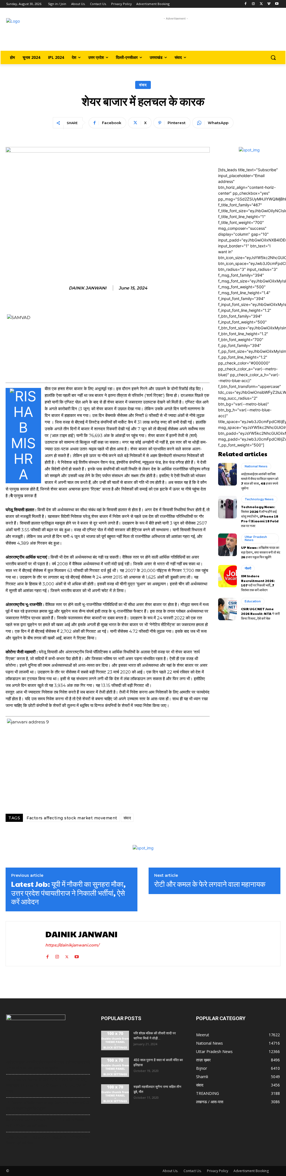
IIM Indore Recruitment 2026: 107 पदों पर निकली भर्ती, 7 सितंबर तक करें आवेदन (258, 583)
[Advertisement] (175, 34)
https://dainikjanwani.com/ (72, 945)
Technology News (259, 499)
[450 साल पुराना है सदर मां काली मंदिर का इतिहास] (115, 1067)
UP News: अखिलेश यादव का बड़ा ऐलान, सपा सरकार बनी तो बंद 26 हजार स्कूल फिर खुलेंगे (260, 552)
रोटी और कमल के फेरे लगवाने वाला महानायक (209, 884)
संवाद (143, 85)
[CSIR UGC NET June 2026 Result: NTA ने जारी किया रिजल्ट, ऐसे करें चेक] (227, 609)
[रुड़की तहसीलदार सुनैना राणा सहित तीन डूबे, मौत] (115, 1094)
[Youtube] (276, 4)
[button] (273, 57)
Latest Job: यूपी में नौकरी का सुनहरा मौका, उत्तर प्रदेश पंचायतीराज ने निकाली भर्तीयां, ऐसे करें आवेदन (68, 893)
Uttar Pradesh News (256, 538)
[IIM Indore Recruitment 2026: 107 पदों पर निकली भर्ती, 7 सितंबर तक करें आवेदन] (227, 576)
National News (256, 466)
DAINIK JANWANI (87, 288)
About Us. (170, 1170)
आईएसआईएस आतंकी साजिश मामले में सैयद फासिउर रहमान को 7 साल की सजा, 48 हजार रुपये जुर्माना (259, 481)
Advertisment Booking (251, 1170)
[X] (261, 4)
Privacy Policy (217, 1170)
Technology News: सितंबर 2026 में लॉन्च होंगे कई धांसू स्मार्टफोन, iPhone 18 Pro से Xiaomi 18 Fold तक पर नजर (259, 516)
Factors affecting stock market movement (72, 817)
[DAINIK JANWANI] (24, 943)
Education (253, 601)
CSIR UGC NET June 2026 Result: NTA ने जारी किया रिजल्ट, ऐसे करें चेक (260, 613)
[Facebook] (245, 4)
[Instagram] (253, 4)
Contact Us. (192, 1170)
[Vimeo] (269, 4)
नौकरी (248, 568)
